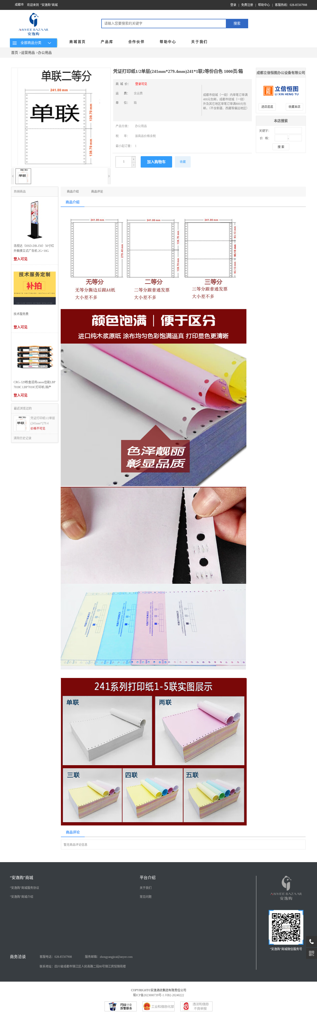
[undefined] (61, 118)
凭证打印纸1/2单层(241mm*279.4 (42, 420)
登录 (233, 5)
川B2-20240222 (174, 995)
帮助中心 (264, 5)
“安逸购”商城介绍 (21, 897)
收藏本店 (294, 107)
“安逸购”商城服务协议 (24, 888)
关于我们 (199, 42)
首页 (14, 53)
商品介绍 (73, 191)
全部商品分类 (30, 43)
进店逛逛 (267, 107)
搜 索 (281, 147)
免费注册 (247, 5)
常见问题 (146, 897)
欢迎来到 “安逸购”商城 (42, 5)
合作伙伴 (136, 42)
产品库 (107, 42)
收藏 (183, 162)
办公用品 (45, 53)
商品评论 (97, 191)
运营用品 (28, 53)
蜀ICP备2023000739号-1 (148, 995)
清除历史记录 (22, 438)
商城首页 (77, 42)
